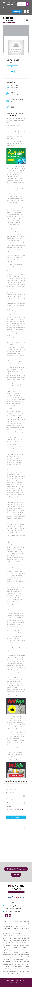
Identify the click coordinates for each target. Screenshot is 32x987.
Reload (23, 809)
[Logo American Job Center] (16, 896)
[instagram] (28, 11)
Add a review (13, 67)
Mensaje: (8, 806)
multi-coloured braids (15, 128)
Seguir (11, 71)
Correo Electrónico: (11, 793)
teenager (16, 267)
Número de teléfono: (11, 799)
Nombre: (8, 786)
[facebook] (25, 11)
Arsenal (17, 417)
